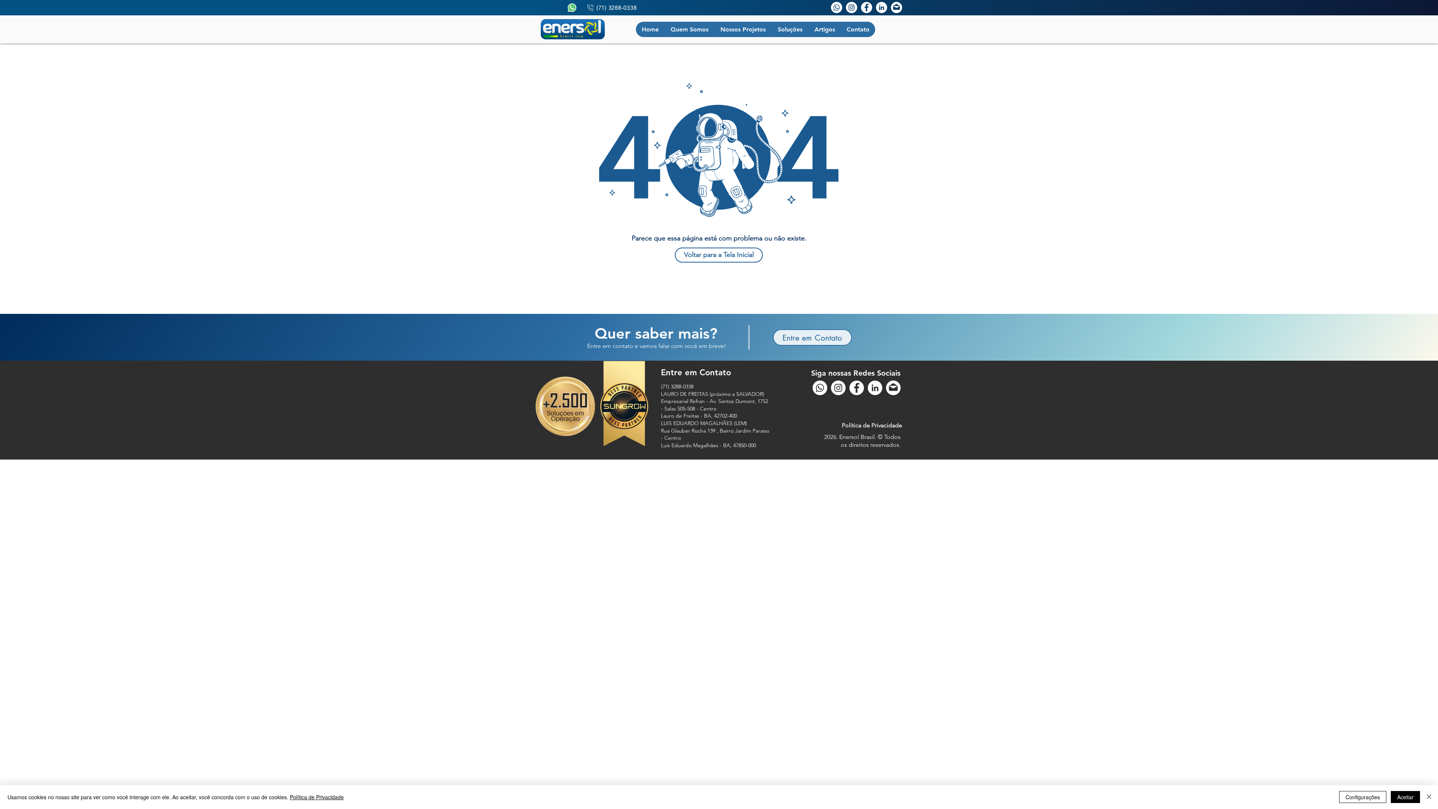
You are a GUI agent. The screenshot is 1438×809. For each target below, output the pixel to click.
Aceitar (1405, 797)
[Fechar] (1429, 797)
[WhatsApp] (836, 7)
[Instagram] (851, 7)
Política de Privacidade (317, 797)
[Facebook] (866, 7)
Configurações (1363, 797)
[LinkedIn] (881, 7)
